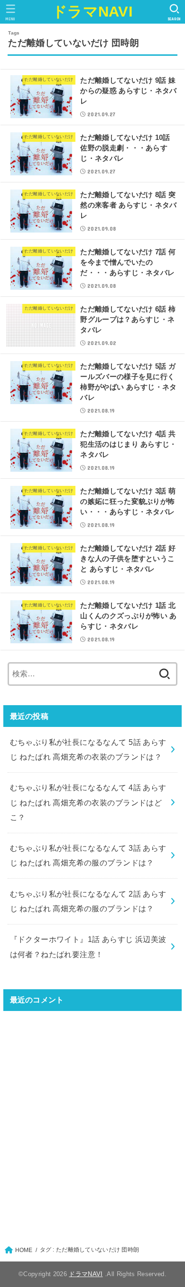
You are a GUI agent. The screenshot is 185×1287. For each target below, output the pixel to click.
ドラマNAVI (92, 11)
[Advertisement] (92, 1122)
